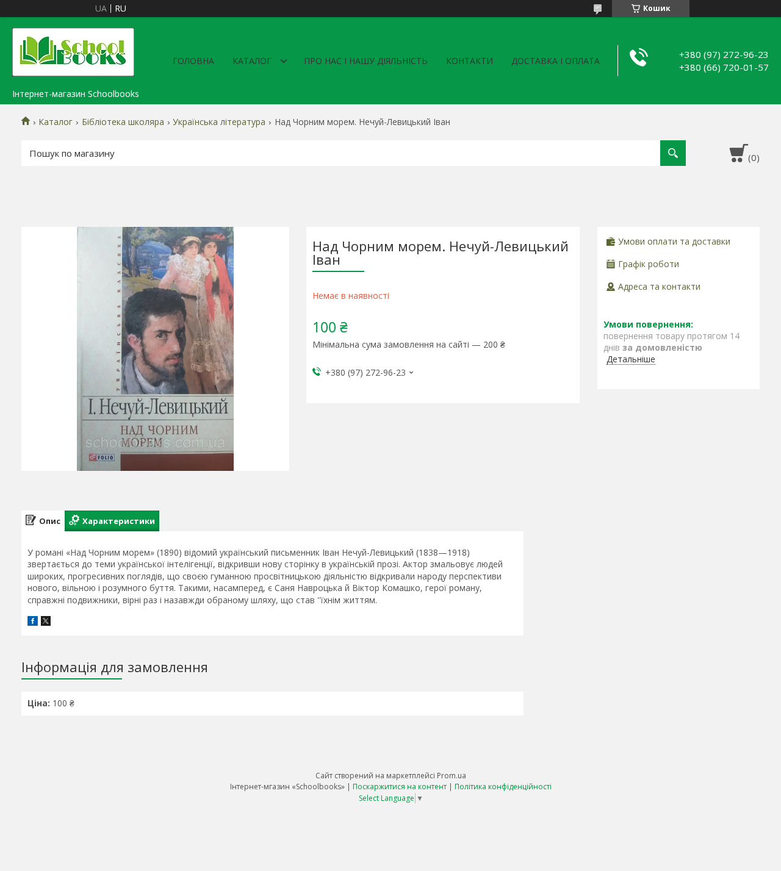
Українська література (219, 121)
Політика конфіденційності (503, 786)
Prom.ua (451, 775)
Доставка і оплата (555, 60)
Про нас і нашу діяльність (366, 60)
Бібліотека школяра (123, 121)
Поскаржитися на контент (400, 786)
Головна (193, 60)
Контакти (469, 60)
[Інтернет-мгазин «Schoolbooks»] (73, 50)
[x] (46, 622)
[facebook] (32, 622)
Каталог (252, 60)
